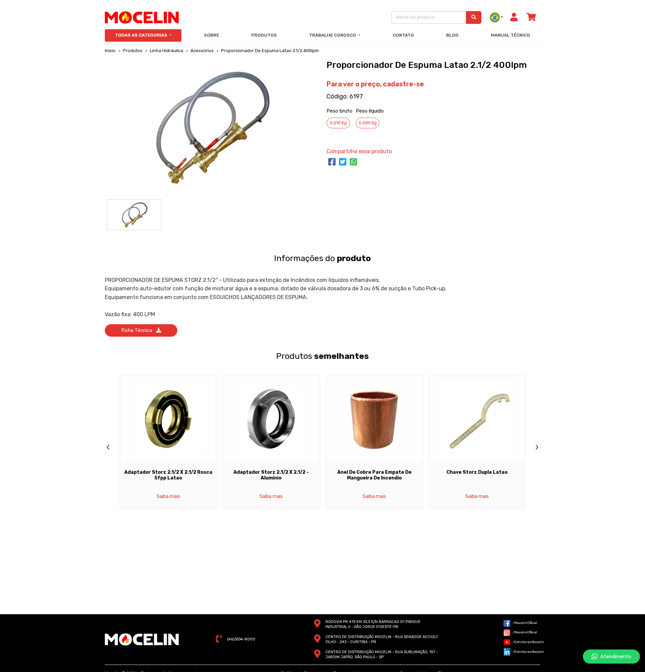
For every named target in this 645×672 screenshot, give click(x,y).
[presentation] (108, 448)
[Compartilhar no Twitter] (342, 162)
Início (110, 50)
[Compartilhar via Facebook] (332, 162)
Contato (403, 35)
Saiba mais (168, 496)
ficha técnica (138, 330)
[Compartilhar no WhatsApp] (353, 162)
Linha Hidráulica (166, 50)
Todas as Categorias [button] (141, 35)
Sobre (211, 35)
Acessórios (202, 50)
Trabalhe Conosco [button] (333, 35)
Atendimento (614, 657)
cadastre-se (403, 84)
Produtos (264, 35)
